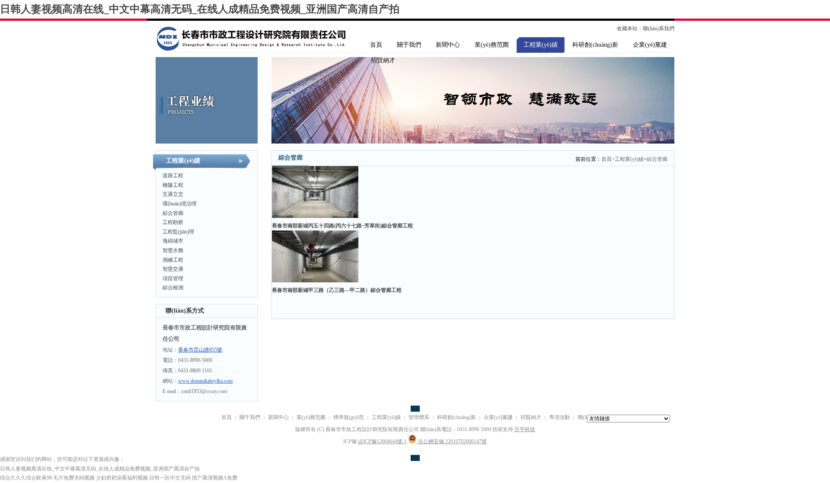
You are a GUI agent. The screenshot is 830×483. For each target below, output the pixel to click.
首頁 (608, 159)
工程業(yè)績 (629, 159)
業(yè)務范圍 (311, 417)
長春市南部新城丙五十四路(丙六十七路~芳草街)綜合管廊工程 (342, 226)
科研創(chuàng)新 (456, 417)
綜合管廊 (657, 159)
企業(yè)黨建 (498, 417)
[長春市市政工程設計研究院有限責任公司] (242, 36)
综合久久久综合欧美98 (26, 478)
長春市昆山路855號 (200, 350)
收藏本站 (627, 29)
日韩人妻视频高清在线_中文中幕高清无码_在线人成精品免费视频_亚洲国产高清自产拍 (199, 9)
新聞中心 (278, 417)
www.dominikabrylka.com (205, 381)
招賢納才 (530, 417)
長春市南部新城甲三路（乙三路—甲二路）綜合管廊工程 (337, 290)
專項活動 (559, 417)
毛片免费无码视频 (74, 478)
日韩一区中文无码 (170, 478)
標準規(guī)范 (348, 417)
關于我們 (249, 417)
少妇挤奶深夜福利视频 (122, 478)
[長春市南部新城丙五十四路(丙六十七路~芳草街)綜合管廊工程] (315, 216)
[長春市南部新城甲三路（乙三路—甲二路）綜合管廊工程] (315, 281)
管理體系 (419, 417)
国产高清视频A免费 (214, 478)
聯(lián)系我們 (658, 29)
